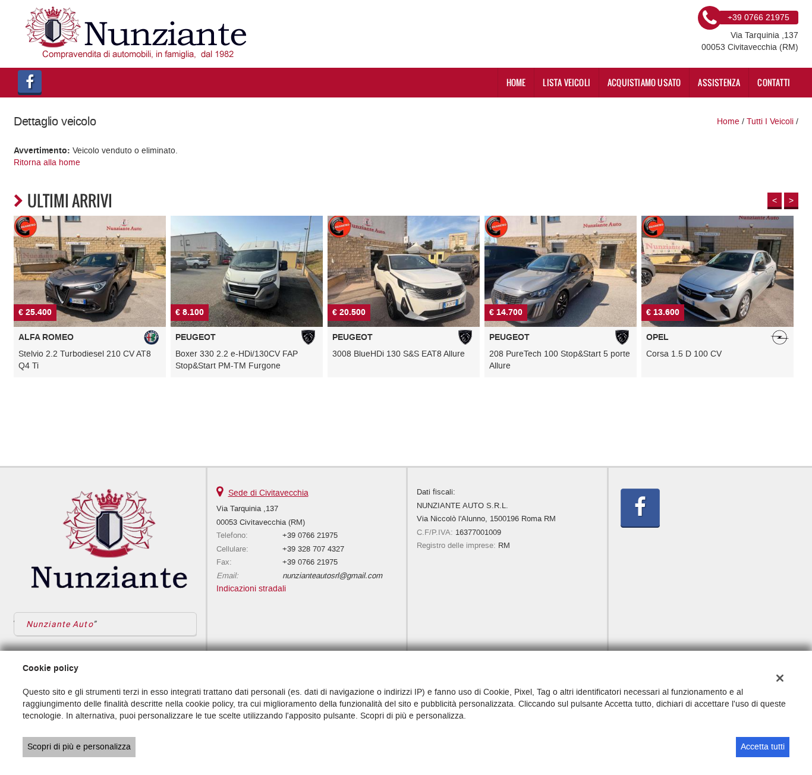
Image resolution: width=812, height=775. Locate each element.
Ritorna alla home (47, 162)
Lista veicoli (566, 82)
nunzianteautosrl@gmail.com (332, 576)
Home (516, 82)
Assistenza (719, 82)
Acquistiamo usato (644, 82)
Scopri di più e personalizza (79, 746)
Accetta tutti (763, 746)
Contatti (773, 82)
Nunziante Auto (59, 624)
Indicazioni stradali (251, 588)
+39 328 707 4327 (313, 549)
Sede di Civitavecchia (268, 493)
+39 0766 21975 (310, 535)
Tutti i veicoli (770, 121)
